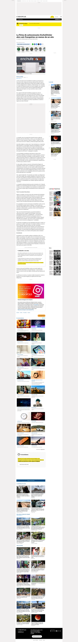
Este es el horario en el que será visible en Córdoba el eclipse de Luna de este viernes (37, 623)
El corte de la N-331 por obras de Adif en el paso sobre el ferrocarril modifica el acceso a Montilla (37, 610)
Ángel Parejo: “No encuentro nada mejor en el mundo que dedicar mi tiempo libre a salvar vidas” (51, 273)
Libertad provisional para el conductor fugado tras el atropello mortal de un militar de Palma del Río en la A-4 (37, 510)
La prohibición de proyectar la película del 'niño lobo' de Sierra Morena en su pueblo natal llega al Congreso (23, 495)
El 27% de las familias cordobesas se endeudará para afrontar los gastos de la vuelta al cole (23, 541)
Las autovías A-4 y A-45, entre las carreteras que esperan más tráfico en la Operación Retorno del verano (23, 527)
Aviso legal (40, 640)
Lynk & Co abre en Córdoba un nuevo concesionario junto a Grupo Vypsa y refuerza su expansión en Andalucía (51, 194)
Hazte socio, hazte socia (24, 464)
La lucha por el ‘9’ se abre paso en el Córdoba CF (38, 583)
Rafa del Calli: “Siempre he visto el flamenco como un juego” (51, 252)
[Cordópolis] (23, 629)
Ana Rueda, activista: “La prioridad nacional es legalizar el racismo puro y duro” (51, 263)
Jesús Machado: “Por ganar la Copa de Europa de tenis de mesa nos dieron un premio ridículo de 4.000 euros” (51, 268)
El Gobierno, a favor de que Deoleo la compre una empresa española (23, 623)
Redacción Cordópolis (19, 76)
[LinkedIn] (40, 44)
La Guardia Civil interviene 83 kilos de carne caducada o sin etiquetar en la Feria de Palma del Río (55, 118)
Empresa (29, 312)
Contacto (44, 640)
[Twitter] (38, 44)
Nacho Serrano (19, 598)
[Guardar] (42, 44)
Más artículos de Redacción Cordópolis (23, 514)
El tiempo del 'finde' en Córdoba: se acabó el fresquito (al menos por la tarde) (37, 556)
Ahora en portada (20, 545)
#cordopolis (36, 304)
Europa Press (33, 512)
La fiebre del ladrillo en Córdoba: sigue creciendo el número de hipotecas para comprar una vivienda (37, 495)
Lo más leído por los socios (21, 483)
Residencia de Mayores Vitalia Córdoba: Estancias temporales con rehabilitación (51, 199)
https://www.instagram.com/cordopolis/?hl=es (26, 309)
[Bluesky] (36, 44)
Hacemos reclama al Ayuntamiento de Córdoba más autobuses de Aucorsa (37, 541)
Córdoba (21, 312)
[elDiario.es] (23, 631)
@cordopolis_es (19, 78)
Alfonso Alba (18, 558)
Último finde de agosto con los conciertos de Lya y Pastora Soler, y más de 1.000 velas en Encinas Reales (23, 584)
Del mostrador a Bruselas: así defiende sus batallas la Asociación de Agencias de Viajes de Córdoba (51, 209)
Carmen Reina (33, 599)
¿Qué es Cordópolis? (35, 640)
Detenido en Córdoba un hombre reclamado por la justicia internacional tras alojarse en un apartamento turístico (55, 92)
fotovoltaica (25, 312)
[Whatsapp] (32, 44)
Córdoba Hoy (20, 19)
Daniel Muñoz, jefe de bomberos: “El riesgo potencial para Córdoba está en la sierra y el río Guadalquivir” (51, 258)
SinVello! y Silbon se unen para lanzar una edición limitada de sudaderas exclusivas (51, 214)
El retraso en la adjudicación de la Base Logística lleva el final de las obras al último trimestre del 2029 (23, 556)
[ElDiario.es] (58, 19)
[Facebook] (34, 44)
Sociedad (17, 312)
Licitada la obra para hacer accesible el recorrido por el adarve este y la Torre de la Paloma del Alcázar (38, 597)
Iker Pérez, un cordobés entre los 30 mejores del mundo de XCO (23, 597)
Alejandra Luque (19, 572)
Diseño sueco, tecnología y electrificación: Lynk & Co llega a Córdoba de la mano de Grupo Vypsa (51, 204)
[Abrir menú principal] (61, 16)
